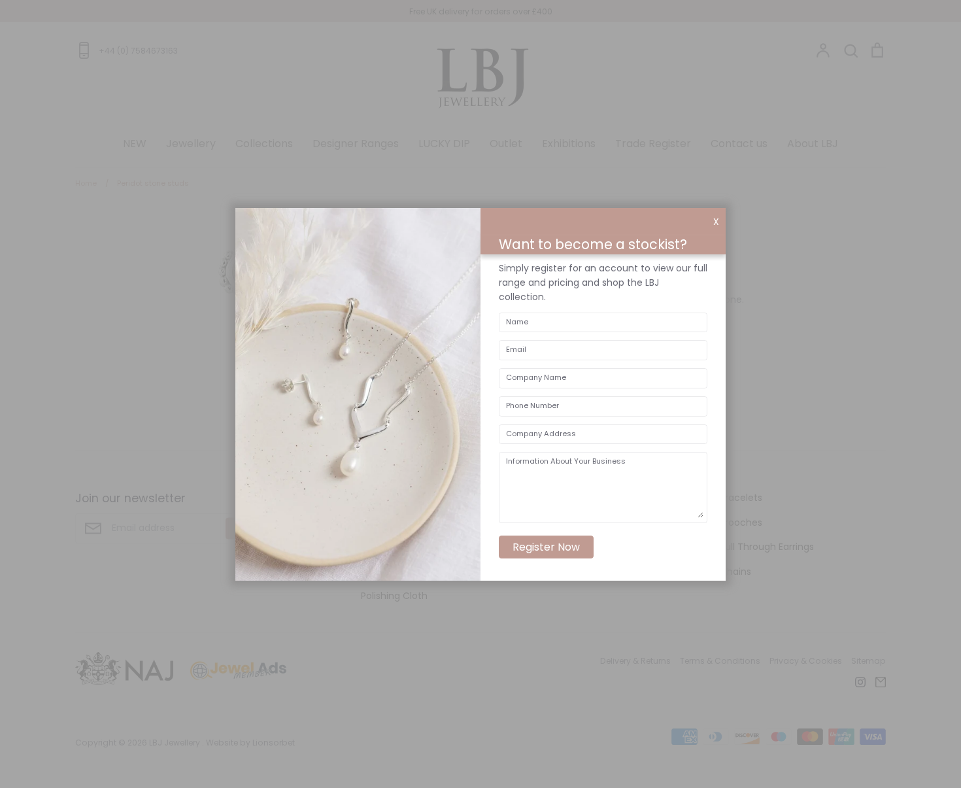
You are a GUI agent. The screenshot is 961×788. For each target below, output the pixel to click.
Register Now (546, 547)
